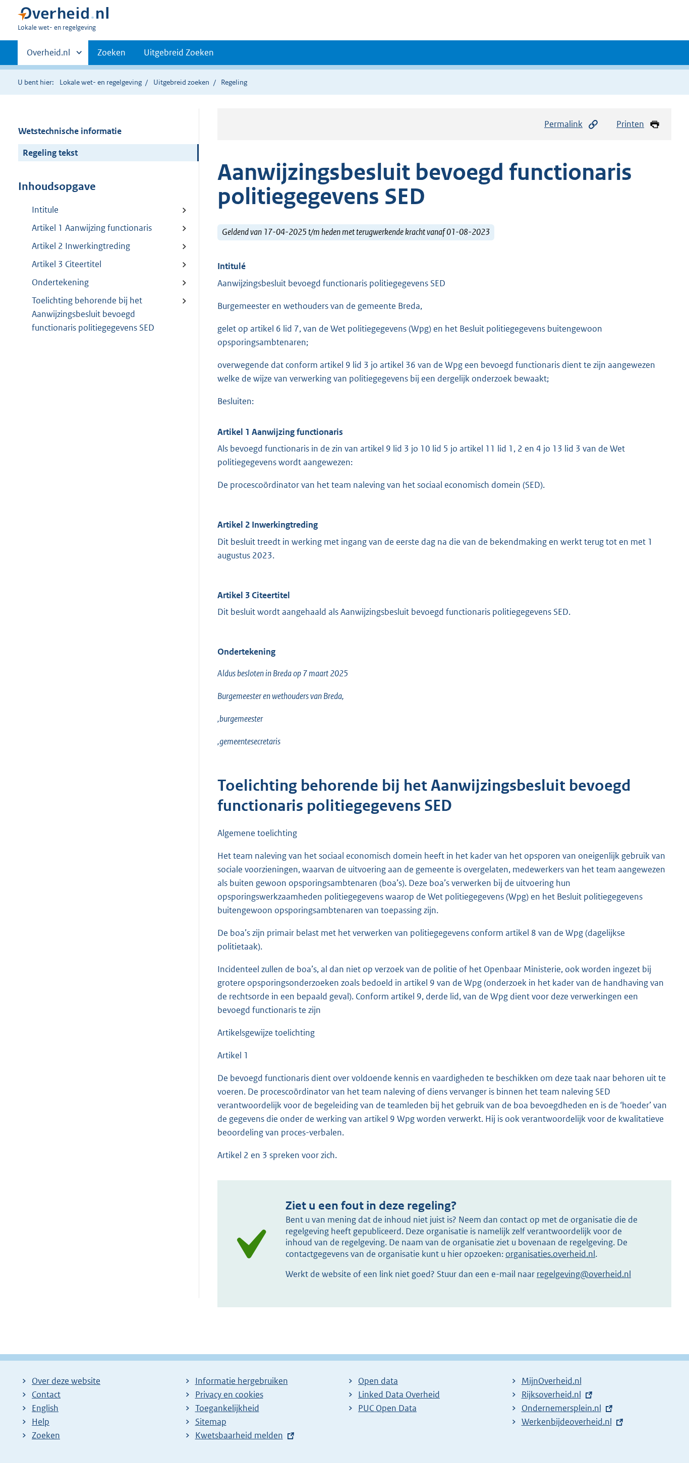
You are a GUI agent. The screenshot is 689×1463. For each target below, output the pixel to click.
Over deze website (66, 1380)
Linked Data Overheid (399, 1394)
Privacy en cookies (229, 1394)
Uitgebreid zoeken (181, 82)
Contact (46, 1394)
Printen (630, 124)
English (45, 1408)
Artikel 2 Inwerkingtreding (81, 245)
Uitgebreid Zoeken (179, 52)
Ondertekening (60, 282)
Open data (378, 1380)
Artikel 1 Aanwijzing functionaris (92, 227)
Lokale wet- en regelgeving (101, 82)
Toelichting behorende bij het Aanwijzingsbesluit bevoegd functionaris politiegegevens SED (93, 314)
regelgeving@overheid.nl (584, 1274)
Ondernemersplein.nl (561, 1408)
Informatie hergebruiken (241, 1380)
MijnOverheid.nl (552, 1380)
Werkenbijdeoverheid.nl (567, 1421)
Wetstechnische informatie (70, 131)
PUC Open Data (387, 1408)
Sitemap (210, 1421)
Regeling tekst (50, 152)
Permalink (563, 124)
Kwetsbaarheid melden (239, 1435)
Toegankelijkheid (227, 1408)
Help (40, 1421)
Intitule (45, 209)
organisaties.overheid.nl (550, 1253)
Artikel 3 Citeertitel (66, 264)
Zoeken (111, 52)
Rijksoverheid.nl (551, 1394)
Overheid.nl (48, 56)
